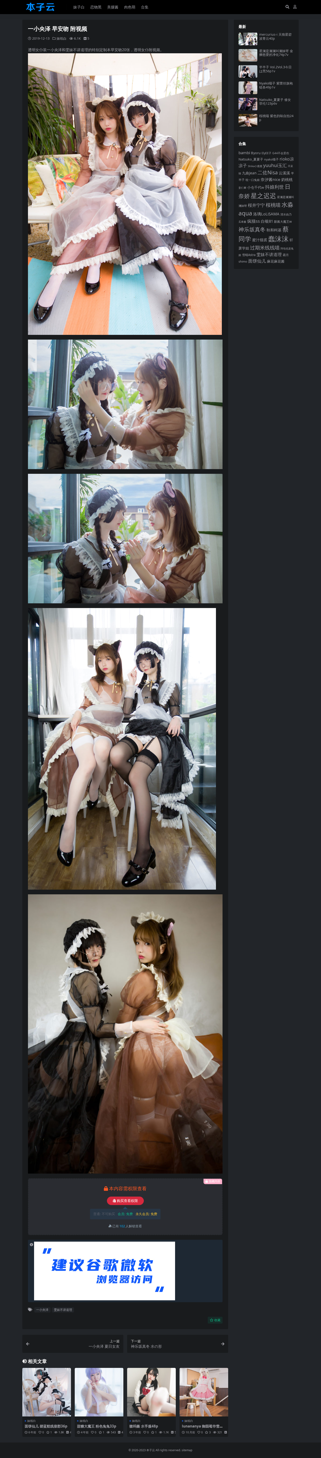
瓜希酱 (242, 221)
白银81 (267, 221)
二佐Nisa (268, 172)
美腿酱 (112, 7)
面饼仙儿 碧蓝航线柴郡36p (46, 1426)
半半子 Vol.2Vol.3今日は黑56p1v (275, 69)
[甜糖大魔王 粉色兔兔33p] (99, 1392)
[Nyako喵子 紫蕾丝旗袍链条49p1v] (248, 87)
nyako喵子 (271, 159)
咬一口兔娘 (253, 180)
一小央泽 (42, 1310)
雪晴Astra (248, 255)
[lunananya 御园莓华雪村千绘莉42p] (204, 1392)
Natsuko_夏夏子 (251, 159)
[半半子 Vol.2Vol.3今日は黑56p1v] (248, 71)
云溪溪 (284, 173)
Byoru (256, 152)
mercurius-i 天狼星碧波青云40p (275, 36)
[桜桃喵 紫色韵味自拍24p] (248, 120)
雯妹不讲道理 (63, 1310)
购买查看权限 (127, 1201)
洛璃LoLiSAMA (266, 214)
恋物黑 (96, 7)
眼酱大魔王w (283, 221)
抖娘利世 (274, 187)
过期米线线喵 (265, 247)
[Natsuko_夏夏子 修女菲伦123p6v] (248, 104)
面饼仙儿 (257, 261)
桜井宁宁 (256, 205)
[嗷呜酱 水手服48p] (151, 1392)
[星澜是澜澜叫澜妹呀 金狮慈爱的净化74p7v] (248, 55)
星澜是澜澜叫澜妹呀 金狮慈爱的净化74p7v (276, 53)
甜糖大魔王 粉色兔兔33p (96, 1426)
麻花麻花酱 (276, 261)
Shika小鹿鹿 (255, 166)
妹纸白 (62, 38)
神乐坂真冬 (252, 229)
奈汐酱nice (270, 179)
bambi (244, 152)
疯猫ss (253, 221)
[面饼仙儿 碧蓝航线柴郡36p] (46, 1392)
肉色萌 (129, 7)
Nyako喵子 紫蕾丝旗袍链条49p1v (276, 85)
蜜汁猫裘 (259, 239)
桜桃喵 (273, 204)
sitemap (187, 1450)
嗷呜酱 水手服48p (143, 1426)
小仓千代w (255, 187)
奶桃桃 (287, 179)
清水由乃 (286, 214)
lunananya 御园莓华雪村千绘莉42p (202, 1428)
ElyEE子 (266, 153)
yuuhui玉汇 (275, 165)
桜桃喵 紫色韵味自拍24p (276, 118)
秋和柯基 (274, 230)
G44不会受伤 (280, 153)
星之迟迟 (263, 195)
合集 (145, 7)
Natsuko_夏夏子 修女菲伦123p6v (275, 101)
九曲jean (249, 173)
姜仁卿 (242, 187)
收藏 (217, 1320)
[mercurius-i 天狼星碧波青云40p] (248, 39)
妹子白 (79, 7)
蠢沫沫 (278, 238)
